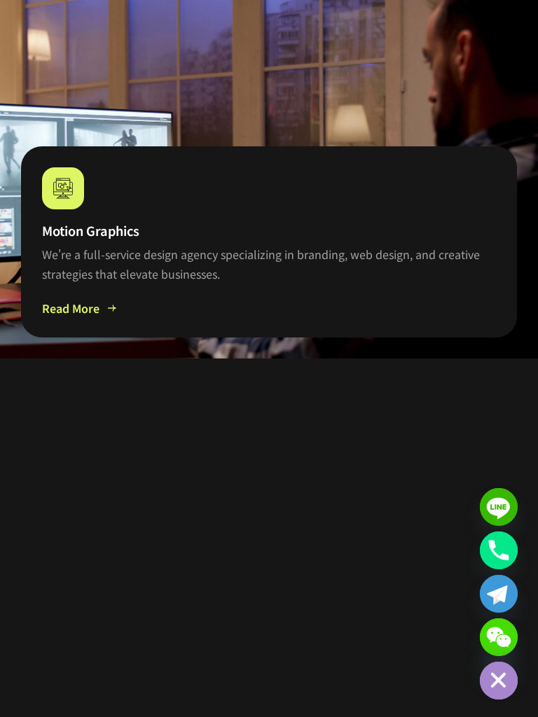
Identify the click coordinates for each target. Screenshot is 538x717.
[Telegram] (499, 594)
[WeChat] (499, 637)
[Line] (499, 507)
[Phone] (499, 550)
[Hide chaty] (499, 680)
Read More (70, 308)
